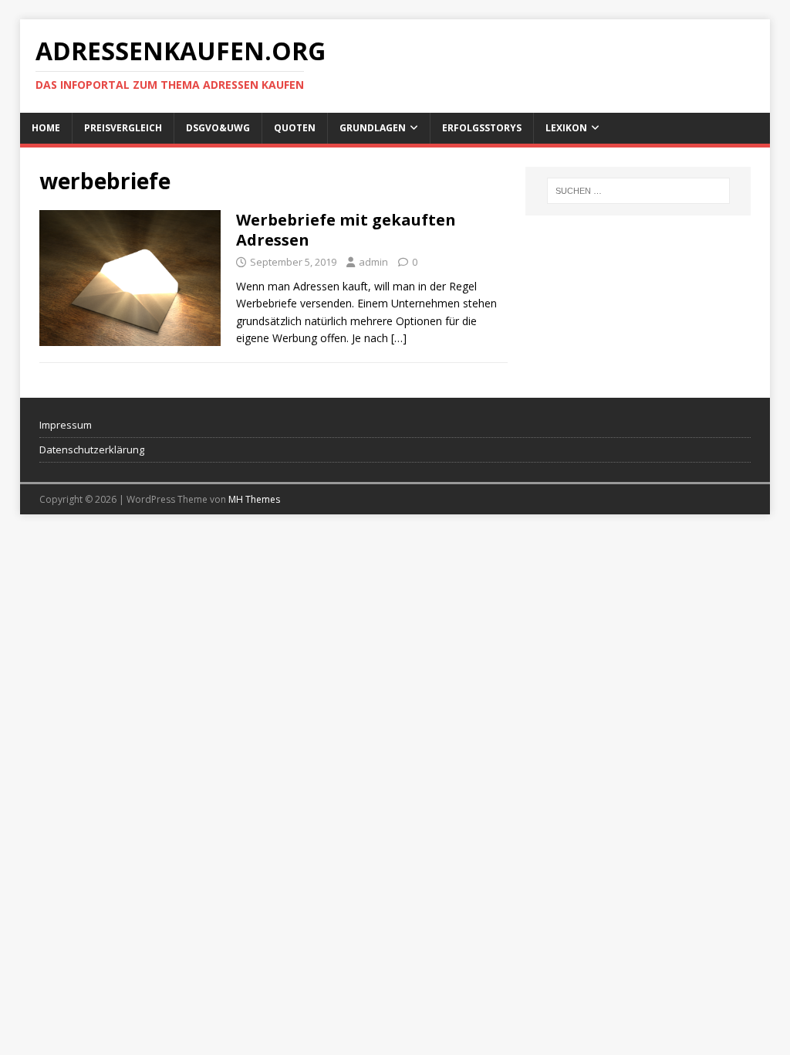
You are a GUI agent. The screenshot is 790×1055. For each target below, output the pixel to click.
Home (46, 127)
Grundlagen (372, 127)
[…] (399, 338)
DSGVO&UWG (218, 127)
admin (373, 262)
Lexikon (566, 127)
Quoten (295, 127)
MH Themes (254, 499)
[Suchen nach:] (638, 191)
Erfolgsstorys (482, 127)
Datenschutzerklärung (91, 449)
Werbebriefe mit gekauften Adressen (346, 229)
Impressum (65, 425)
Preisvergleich (123, 127)
